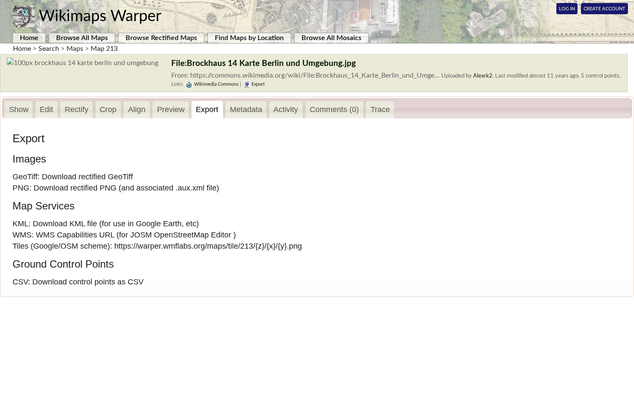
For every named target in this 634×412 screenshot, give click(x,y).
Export (257, 84)
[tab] (18, 109)
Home (29, 37)
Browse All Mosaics (331, 37)
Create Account (604, 8)
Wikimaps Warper (100, 16)
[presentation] (18, 109)
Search (48, 48)
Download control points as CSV (88, 282)
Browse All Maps (82, 37)
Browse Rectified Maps (161, 37)
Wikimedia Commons (216, 84)
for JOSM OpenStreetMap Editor (175, 235)
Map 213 (104, 48)
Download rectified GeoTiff (87, 176)
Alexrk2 (483, 76)
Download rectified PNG (75, 188)
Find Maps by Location (249, 37)
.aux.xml (190, 188)
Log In (567, 8)
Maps (74, 48)
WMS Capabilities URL (75, 235)
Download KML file (65, 223)
